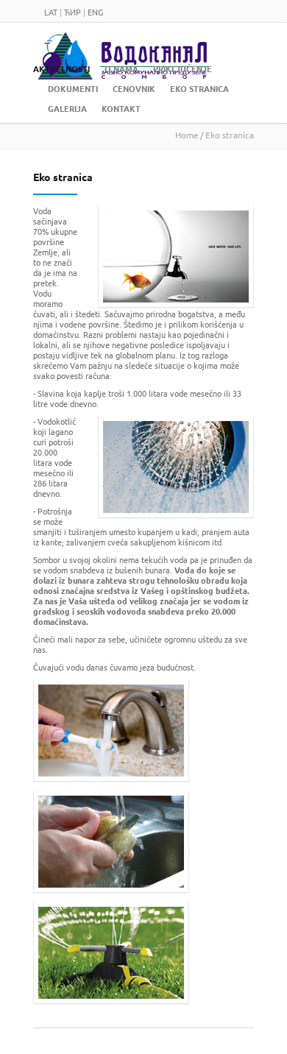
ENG (95, 12)
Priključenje (182, 68)
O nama (121, 68)
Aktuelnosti (61, 68)
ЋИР (72, 12)
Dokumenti (73, 88)
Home (187, 135)
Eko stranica (199, 88)
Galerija (67, 108)
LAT (50, 12)
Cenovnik (134, 88)
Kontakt (121, 108)
